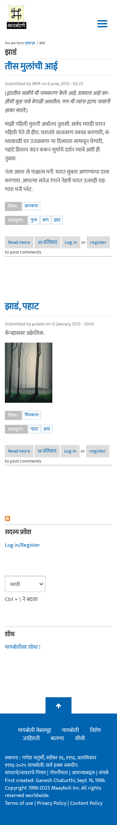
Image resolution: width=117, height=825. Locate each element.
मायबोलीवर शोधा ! (22, 647)
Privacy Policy (52, 803)
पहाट (34, 429)
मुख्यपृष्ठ (30, 43)
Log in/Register (22, 545)
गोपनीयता (59, 772)
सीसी (80, 738)
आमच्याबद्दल (84, 772)
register (98, 242)
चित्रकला (32, 415)
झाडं (57, 220)
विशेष (95, 730)
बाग (46, 220)
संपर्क (104, 772)
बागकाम (31, 206)
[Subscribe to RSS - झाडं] (58, 518)
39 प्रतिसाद (47, 242)
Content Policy (86, 803)
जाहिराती (31, 738)
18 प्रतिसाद (47, 451)
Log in (71, 242)
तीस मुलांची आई (31, 66)
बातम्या (57, 738)
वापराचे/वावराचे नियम (25, 772)
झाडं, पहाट (22, 306)
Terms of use (19, 803)
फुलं (34, 220)
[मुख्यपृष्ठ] (17, 16)
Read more (20, 242)
